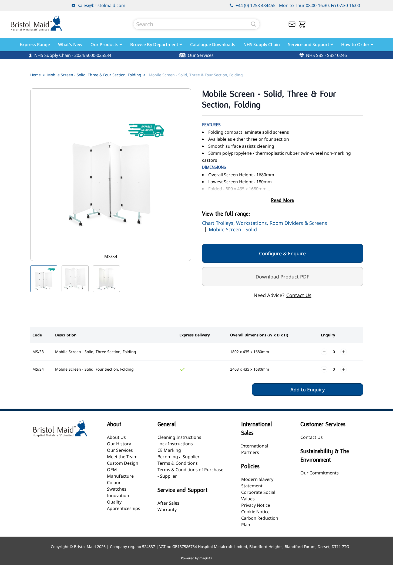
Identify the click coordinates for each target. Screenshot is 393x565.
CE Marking (169, 450)
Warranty (167, 509)
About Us (116, 437)
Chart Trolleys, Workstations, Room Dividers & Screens (264, 223)
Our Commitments (319, 473)
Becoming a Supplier (178, 457)
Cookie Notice (255, 512)
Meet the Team (122, 457)
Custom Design (122, 463)
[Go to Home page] (36, 23)
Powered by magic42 (196, 558)
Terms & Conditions (177, 463)
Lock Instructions (175, 444)
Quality (114, 502)
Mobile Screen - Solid (233, 229)
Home (35, 74)
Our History (119, 444)
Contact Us (298, 295)
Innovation (118, 495)
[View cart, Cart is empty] (302, 24)
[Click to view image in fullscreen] (111, 175)
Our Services (120, 450)
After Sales (168, 503)
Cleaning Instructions (179, 437)
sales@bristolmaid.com (101, 5)
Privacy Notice (255, 505)
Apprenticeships (123, 508)
